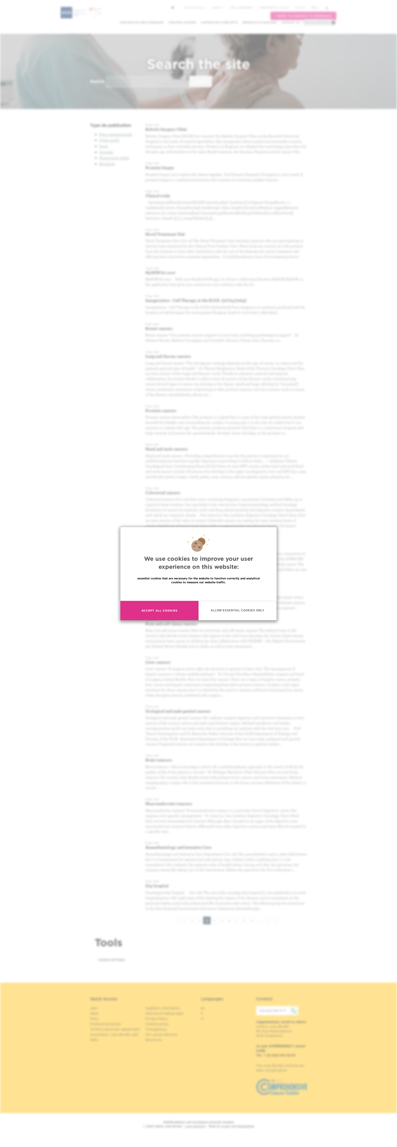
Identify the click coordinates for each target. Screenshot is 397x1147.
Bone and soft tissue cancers (171, 623)
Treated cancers (182, 22)
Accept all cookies (160, 610)
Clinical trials (157, 195)
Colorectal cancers (162, 492)
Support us (290, 22)
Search (97, 81)
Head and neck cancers (166, 448)
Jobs (94, 1008)
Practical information (317, 22)
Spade (225, 1126)
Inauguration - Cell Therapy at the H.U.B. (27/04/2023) (196, 300)
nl (202, 1019)
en (314, 7)
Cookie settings (111, 960)
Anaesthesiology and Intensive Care (178, 847)
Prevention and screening (142, 22)
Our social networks (161, 1034)
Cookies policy (157, 1024)
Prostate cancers (160, 410)
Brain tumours (158, 759)
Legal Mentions (195, 1126)
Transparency (156, 1029)
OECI (94, 1040)
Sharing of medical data (164, 1013)
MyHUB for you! (160, 272)
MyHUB (300, 7)
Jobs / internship (241, 7)
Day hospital (156, 885)
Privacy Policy (156, 1019)
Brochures (153, 1040)
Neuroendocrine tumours (168, 803)
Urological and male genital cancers (177, 711)
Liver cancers (157, 662)
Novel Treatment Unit (165, 234)
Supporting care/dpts (219, 22)
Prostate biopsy (159, 167)
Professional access (274, 7)
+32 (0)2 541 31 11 (272, 1010)
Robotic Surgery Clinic (166, 129)
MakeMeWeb (245, 1126)
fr (202, 1013)
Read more (198, 592)
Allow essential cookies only (237, 610)
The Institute (193, 7)
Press (94, 1019)
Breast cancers (159, 328)
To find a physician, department (115, 1029)
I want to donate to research (303, 16)
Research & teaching (259, 22)
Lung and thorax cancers (168, 356)
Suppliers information (162, 1008)
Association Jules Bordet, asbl (114, 1034)
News (216, 7)
